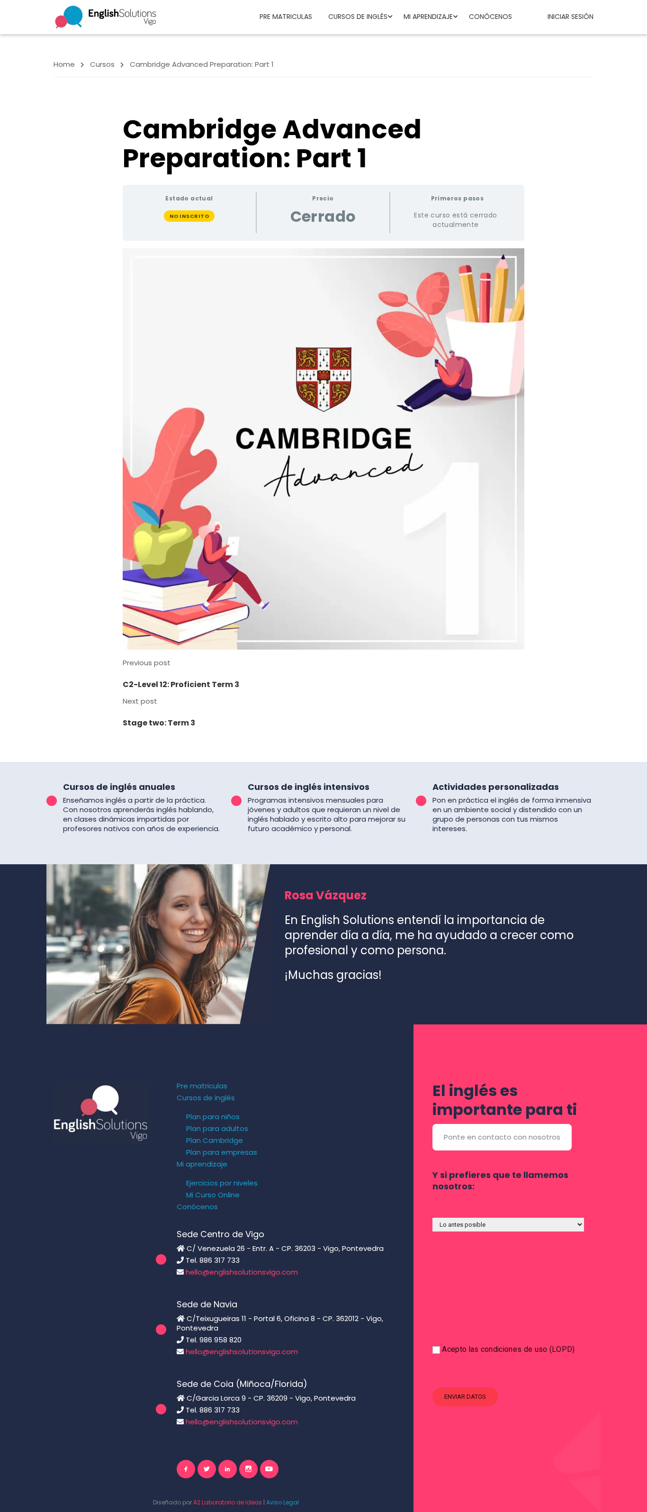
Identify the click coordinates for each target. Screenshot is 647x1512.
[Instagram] (248, 1469)
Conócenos (490, 16)
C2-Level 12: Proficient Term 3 (181, 684)
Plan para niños (213, 1117)
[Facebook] (186, 1469)
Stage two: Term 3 (159, 722)
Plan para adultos (217, 1128)
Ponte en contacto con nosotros (502, 1137)
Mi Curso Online (213, 1195)
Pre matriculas (286, 16)
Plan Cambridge (214, 1140)
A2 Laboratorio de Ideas (227, 1502)
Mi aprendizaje (428, 16)
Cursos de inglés (357, 16)
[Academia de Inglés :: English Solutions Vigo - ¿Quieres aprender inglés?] (106, 16)
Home (64, 64)
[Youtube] (269, 1469)
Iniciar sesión (570, 16)
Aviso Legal (282, 1502)
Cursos (102, 64)
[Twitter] (206, 1469)
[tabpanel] (323, 449)
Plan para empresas (221, 1152)
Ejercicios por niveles (222, 1183)
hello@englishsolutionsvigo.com (242, 1272)
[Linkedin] (227, 1469)
